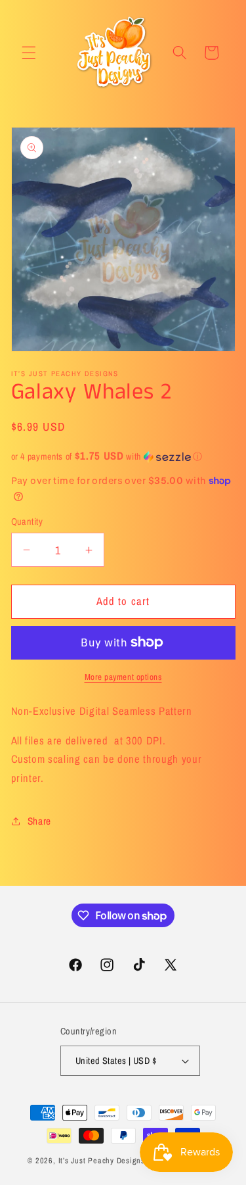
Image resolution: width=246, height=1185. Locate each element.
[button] (29, 52)
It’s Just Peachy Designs (101, 1160)
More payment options (123, 677)
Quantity (27, 521)
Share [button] (39, 821)
